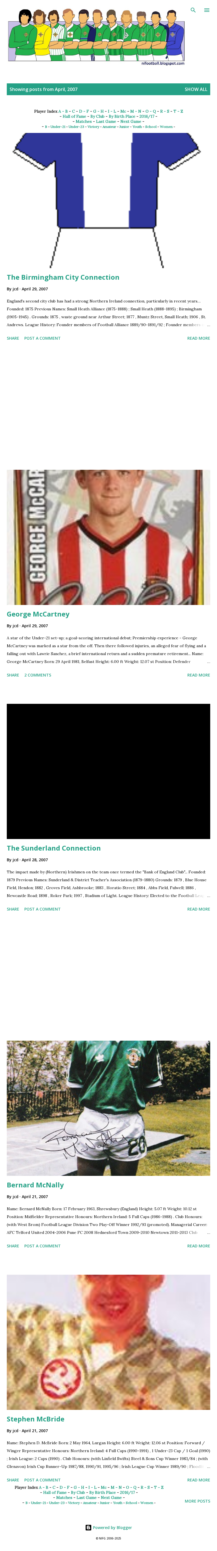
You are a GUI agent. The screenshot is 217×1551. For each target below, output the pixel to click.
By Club (97, 116)
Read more (198, 338)
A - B (63, 111)
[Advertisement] (108, 406)
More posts (197, 1501)
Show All (196, 89)
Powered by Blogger (112, 1527)
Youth (137, 126)
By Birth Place (122, 116)
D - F (84, 111)
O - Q (151, 111)
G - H (98, 111)
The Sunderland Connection (54, 848)
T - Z (178, 111)
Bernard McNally (35, 1184)
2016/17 (147, 116)
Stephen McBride (35, 1418)
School (151, 126)
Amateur (109, 126)
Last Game (106, 121)
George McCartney (38, 613)
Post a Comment (42, 338)
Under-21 (58, 126)
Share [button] (13, 338)
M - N (135, 111)
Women (166, 126)
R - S (164, 111)
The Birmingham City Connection (63, 277)
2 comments (37, 675)
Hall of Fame (74, 116)
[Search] (193, 10)
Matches (84, 121)
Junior (124, 126)
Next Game (130, 121)
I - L (112, 111)
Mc (123, 111)
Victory (93, 126)
